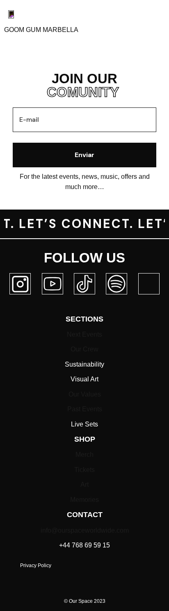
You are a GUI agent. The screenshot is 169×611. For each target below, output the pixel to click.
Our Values (85, 394)
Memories (84, 499)
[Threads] (149, 283)
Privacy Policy (35, 565)
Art (84, 484)
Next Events (84, 334)
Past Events (84, 409)
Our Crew (84, 349)
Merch (84, 454)
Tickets (84, 469)
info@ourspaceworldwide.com (85, 530)
